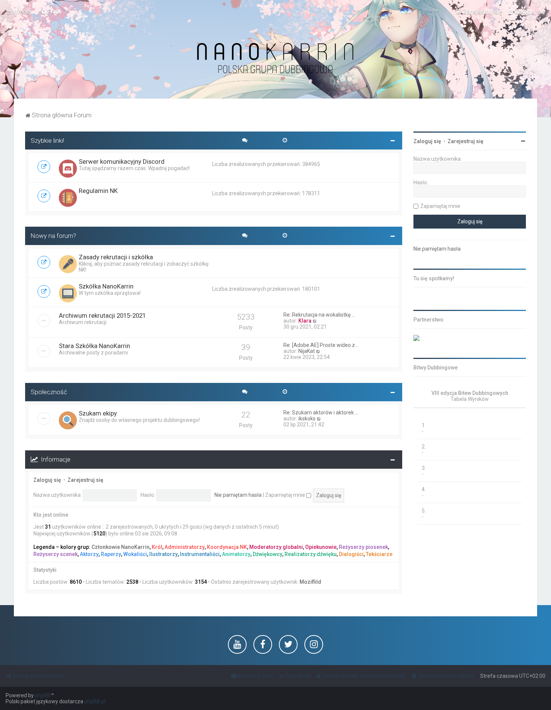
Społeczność (49, 392)
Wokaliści (135, 554)
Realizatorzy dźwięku (310, 554)
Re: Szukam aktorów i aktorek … (320, 413)
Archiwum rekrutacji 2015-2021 (102, 315)
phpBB (43, 695)
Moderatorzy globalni (276, 547)
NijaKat (306, 351)
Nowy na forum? (53, 235)
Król (157, 547)
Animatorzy (236, 554)
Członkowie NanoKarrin (120, 547)
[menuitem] (50, 11)
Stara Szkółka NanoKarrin (94, 346)
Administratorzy (185, 547)
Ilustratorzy (163, 554)
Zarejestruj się (85, 480)
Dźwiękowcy (267, 554)
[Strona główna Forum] (275, 58)
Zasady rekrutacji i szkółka (116, 257)
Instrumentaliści (200, 554)
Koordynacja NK (227, 547)
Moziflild (310, 582)
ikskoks (307, 419)
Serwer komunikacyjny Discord (122, 161)
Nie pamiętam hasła (238, 495)
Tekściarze (379, 554)
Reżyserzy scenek (55, 554)
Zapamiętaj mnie (285, 495)
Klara (304, 321)
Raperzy (111, 554)
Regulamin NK (98, 190)
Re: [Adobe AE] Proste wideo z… (320, 345)
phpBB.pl (94, 701)
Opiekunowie (321, 547)
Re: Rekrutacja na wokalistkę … (319, 315)
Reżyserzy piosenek (363, 547)
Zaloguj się (47, 480)
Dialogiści (351, 554)
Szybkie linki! (47, 140)
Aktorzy (89, 554)
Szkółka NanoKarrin (106, 286)
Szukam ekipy (98, 413)
